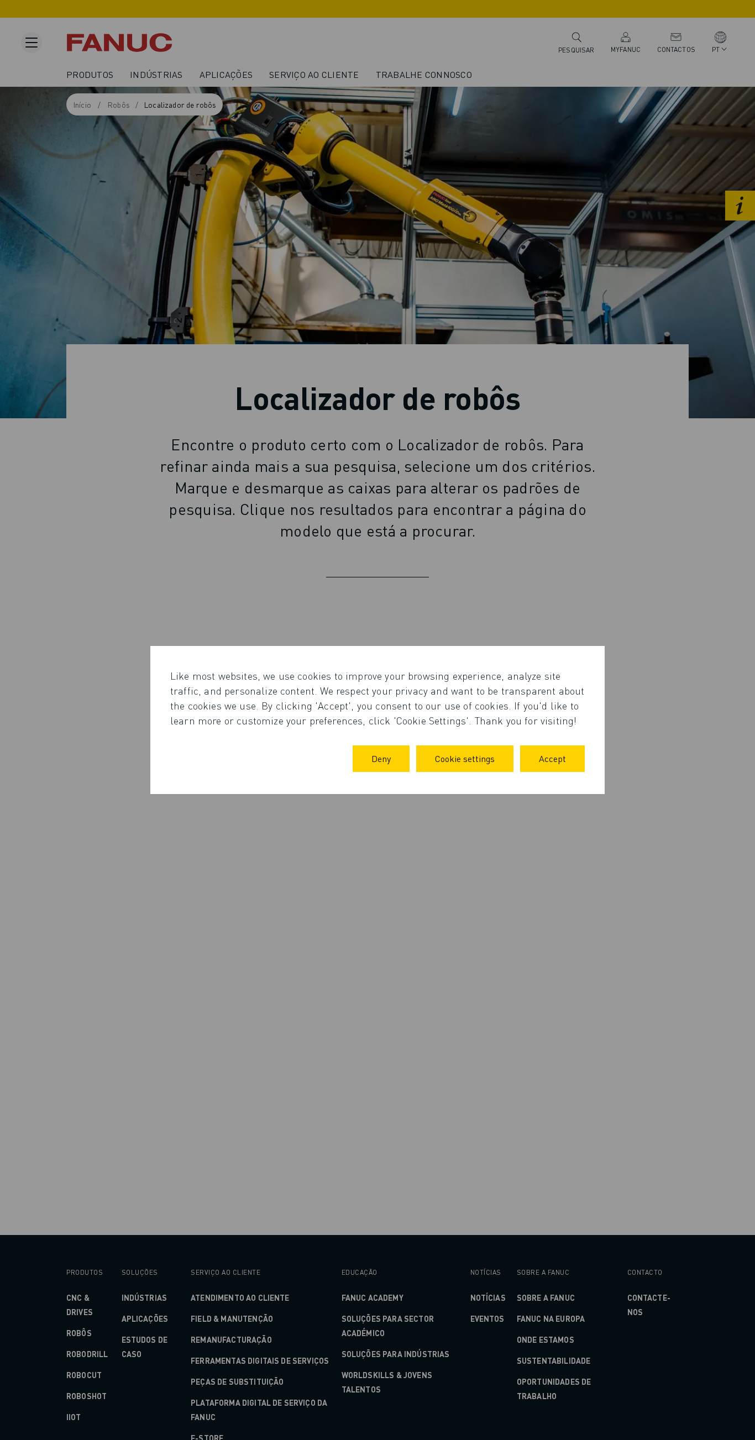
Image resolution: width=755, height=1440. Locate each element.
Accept (552, 758)
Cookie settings (465, 758)
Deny (381, 758)
